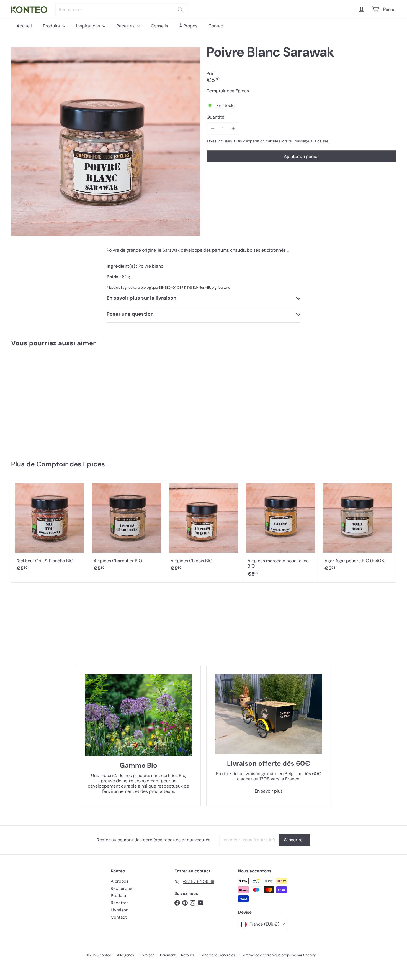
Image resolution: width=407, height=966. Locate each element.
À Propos (188, 26)
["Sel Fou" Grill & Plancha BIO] (49, 528)
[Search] (180, 9)
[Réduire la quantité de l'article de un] (212, 129)
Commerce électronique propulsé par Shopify (278, 955)
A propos (119, 881)
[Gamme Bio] (138, 715)
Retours (187, 955)
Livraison (119, 910)
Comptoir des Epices (70, 464)
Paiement (168, 955)
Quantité (215, 117)
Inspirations (88, 26)
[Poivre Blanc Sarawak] (43, 401)
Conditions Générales (217, 955)
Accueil (24, 26)
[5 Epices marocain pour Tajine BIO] (280, 530)
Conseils (159, 26)
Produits (52, 26)
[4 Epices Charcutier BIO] (126, 528)
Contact (216, 26)
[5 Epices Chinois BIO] (203, 528)
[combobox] (121, 9)
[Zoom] (105, 141)
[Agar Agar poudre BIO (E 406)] (357, 528)
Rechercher (122, 888)
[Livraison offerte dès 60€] (268, 714)
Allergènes (125, 955)
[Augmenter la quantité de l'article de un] (233, 129)
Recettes (126, 26)
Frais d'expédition (249, 141)
